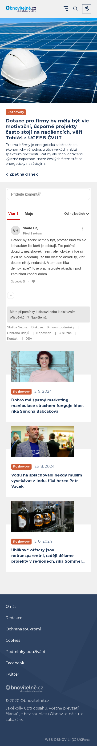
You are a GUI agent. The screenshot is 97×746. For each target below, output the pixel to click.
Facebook (15, 663)
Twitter (12, 674)
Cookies (13, 640)
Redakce (14, 618)
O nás (11, 606)
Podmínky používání (25, 651)
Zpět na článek (23, 174)
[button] (66, 9)
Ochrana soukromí (23, 629)
